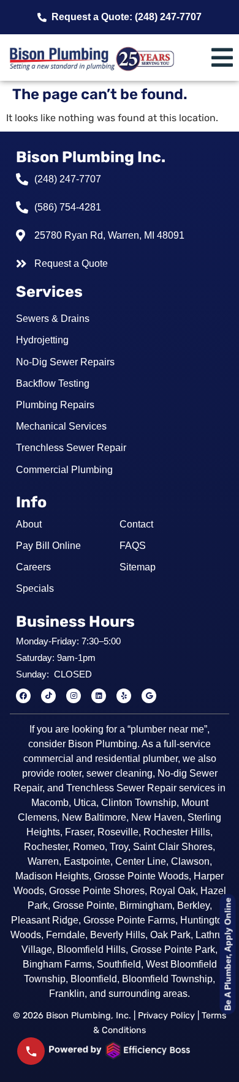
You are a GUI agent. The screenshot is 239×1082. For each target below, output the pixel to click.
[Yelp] (123, 695)
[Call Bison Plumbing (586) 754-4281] (31, 1051)
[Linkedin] (98, 695)
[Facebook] (23, 695)
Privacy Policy (166, 1015)
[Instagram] (73, 695)
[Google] (149, 695)
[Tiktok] (48, 695)
